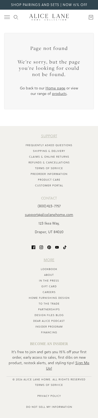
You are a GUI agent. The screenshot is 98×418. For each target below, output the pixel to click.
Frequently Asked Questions (49, 145)
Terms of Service (49, 168)
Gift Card (49, 286)
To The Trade (49, 303)
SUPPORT (49, 136)
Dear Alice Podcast (49, 321)
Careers (49, 292)
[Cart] (91, 17)
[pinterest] (49, 247)
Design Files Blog (49, 315)
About (49, 275)
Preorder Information (49, 174)
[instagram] (41, 247)
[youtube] (57, 247)
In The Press (49, 280)
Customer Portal (49, 185)
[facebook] (33, 247)
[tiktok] (65, 247)
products (59, 93)
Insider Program (49, 326)
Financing (49, 332)
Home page (55, 88)
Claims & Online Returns (49, 156)
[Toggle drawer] (7, 17)
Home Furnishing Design (49, 298)
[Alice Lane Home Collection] (49, 17)
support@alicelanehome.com (49, 214)
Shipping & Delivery (49, 151)
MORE (49, 259)
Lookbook (49, 269)
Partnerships (49, 309)
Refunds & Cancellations (49, 162)
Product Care (49, 179)
